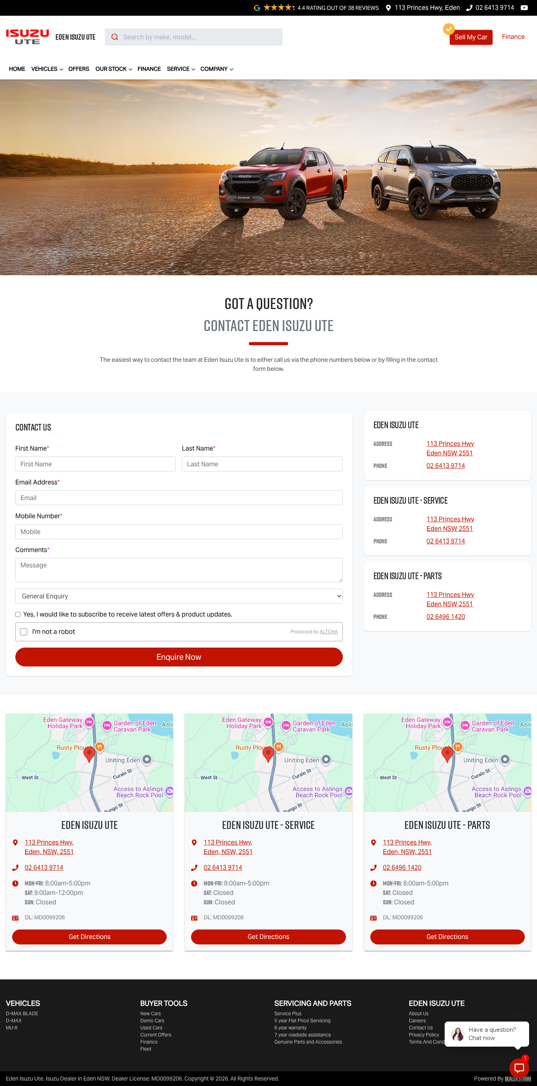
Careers (417, 1020)
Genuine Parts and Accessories (308, 1042)
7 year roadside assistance (302, 1035)
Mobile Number (39, 516)
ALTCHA (329, 632)
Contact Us (421, 1028)
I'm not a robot (53, 632)
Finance (513, 37)
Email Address (37, 482)
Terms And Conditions (432, 1042)
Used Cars (151, 1028)
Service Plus (288, 1013)
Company (214, 68)
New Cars (150, 1013)
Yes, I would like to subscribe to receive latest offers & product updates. (127, 614)
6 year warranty (290, 1028)
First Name (32, 448)
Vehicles (44, 68)
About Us (418, 1013)
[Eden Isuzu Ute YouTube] (525, 7)
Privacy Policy (424, 1035)
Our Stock (111, 68)
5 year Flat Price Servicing (302, 1020)
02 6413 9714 (495, 8)
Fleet (145, 1049)
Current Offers (155, 1035)
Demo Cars (152, 1020)
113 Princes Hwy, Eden (427, 8)
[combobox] (194, 37)
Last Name (198, 448)
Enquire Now (178, 657)
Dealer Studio (518, 1078)
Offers (78, 68)
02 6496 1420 (446, 617)
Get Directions (89, 937)
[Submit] (114, 37)
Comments (32, 550)
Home (17, 68)
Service (178, 68)
